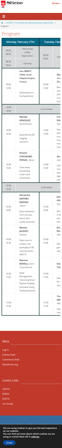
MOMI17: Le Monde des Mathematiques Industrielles (30, 22)
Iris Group (7, 403)
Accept (9, 442)
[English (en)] (3, 7)
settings (35, 436)
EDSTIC (6, 398)
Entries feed (8, 354)
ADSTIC (6, 388)
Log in (5, 349)
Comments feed (10, 359)
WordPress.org (10, 364)
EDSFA (5, 393)
